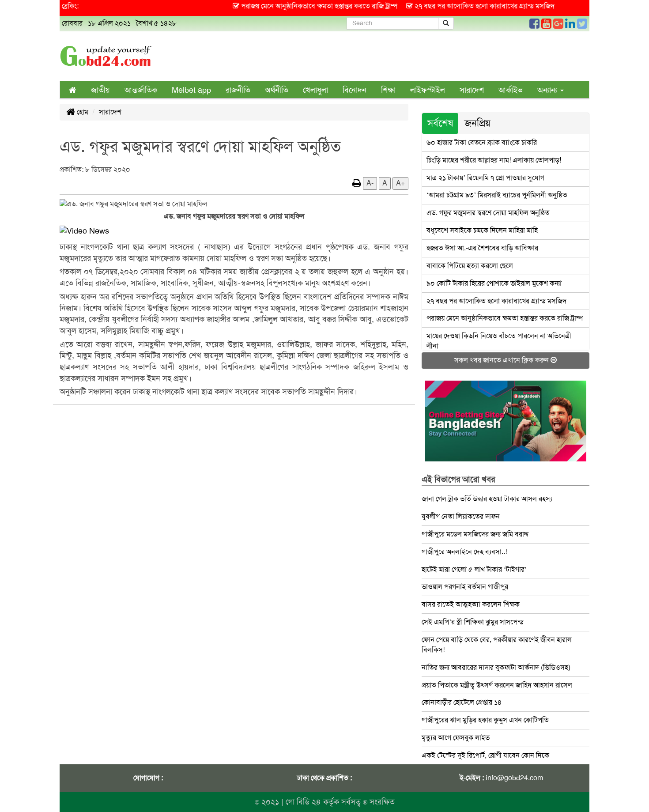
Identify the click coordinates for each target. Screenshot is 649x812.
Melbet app (191, 90)
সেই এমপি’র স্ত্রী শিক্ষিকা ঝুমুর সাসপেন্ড (473, 622)
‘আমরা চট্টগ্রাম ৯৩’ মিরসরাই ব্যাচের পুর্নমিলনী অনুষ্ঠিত (496, 195)
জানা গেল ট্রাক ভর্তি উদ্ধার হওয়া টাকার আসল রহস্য (487, 498)
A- (370, 183)
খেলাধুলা (315, 90)
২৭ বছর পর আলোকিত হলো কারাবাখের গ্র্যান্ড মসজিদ (496, 301)
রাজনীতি (238, 90)
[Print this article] (356, 183)
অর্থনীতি (276, 90)
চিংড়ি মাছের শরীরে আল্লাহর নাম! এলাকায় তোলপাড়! (493, 160)
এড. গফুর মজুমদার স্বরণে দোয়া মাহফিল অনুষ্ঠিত (488, 212)
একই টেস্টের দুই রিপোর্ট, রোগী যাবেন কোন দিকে (485, 755)
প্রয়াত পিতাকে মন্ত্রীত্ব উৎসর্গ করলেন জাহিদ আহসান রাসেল (497, 685)
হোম (81, 112)
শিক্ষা (388, 90)
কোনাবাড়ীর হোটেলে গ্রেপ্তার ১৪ (462, 702)
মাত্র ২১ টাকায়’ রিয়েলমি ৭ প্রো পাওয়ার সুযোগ (485, 177)
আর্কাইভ (510, 90)
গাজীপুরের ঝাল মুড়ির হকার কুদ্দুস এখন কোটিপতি (485, 720)
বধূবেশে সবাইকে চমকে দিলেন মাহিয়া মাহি (482, 230)
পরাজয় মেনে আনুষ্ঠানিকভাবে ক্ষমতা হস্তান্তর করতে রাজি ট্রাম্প (504, 318)
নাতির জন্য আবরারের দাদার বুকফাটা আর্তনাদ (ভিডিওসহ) (496, 667)
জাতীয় (100, 90)
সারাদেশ (472, 90)
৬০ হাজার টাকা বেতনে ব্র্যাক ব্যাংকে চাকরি (481, 142)
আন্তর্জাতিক (141, 90)
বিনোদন (354, 90)
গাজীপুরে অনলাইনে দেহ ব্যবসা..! (464, 551)
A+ (400, 183)
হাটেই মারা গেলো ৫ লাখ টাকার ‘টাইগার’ (474, 569)
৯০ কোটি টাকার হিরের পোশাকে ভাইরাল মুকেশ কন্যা (494, 283)
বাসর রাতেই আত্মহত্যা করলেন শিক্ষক (471, 604)
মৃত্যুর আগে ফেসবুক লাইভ (456, 737)
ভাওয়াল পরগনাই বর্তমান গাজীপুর (465, 586)
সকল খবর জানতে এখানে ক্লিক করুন (502, 360)
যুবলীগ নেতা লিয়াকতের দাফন (461, 516)
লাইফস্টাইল (427, 90)
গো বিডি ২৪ (303, 802)
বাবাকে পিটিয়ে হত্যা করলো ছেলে (469, 265)
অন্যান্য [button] (548, 90)
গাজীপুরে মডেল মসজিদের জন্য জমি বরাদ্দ (475, 534)
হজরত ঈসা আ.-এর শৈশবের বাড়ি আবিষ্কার (482, 248)
